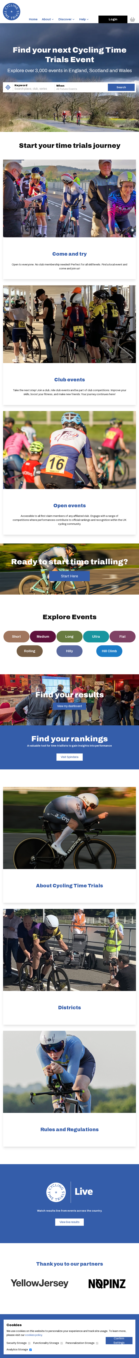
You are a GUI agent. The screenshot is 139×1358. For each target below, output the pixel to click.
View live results (69, 1222)
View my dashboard (69, 706)
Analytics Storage (17, 1349)
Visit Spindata (69, 757)
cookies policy (33, 1335)
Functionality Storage (46, 1343)
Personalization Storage (80, 1343)
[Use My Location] (7, 87)
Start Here (69, 576)
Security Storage (17, 1343)
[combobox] (28, 89)
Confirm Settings (119, 1340)
